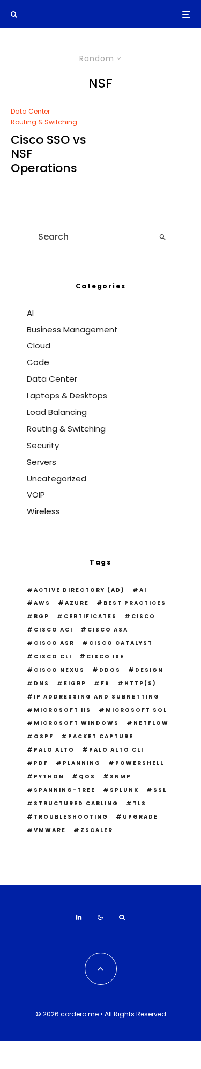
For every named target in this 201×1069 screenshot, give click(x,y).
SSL (160, 790)
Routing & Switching (44, 122)
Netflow (151, 723)
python (49, 777)
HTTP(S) (140, 683)
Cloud (38, 345)
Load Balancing (57, 412)
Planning (82, 763)
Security (43, 445)
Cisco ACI (53, 630)
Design (149, 670)
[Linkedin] (79, 917)
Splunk (124, 790)
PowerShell (139, 763)
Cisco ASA (107, 630)
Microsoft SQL (136, 710)
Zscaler (96, 830)
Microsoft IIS (62, 710)
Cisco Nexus (59, 670)
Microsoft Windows (76, 723)
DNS (41, 683)
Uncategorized (56, 478)
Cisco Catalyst (121, 643)
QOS (87, 777)
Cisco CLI (53, 656)
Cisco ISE (105, 656)
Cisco (143, 616)
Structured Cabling (76, 803)
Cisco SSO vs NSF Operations (48, 154)
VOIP (36, 494)
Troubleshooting (71, 817)
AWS (42, 603)
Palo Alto (54, 750)
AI (30, 312)
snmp (120, 777)
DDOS (110, 670)
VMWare (50, 830)
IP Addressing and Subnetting (97, 697)
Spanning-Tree (64, 790)
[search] (162, 237)
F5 (105, 683)
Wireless (43, 511)
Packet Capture (100, 736)
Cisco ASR (54, 643)
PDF (41, 763)
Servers (41, 461)
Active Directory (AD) (79, 590)
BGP (41, 616)
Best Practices (134, 603)
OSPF (44, 736)
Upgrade (140, 817)
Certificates (90, 616)
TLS (139, 803)
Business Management (72, 329)
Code (38, 362)
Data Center (30, 111)
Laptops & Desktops (67, 395)
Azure (77, 603)
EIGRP (75, 683)
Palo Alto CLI (116, 750)
